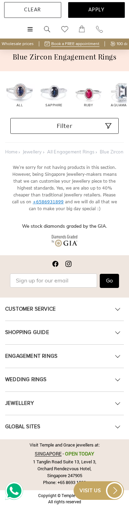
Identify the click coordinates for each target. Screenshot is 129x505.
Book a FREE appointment (75, 43)
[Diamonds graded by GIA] (64, 242)
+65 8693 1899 (71, 482)
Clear (32, 10)
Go (109, 280)
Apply (96, 10)
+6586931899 (48, 201)
